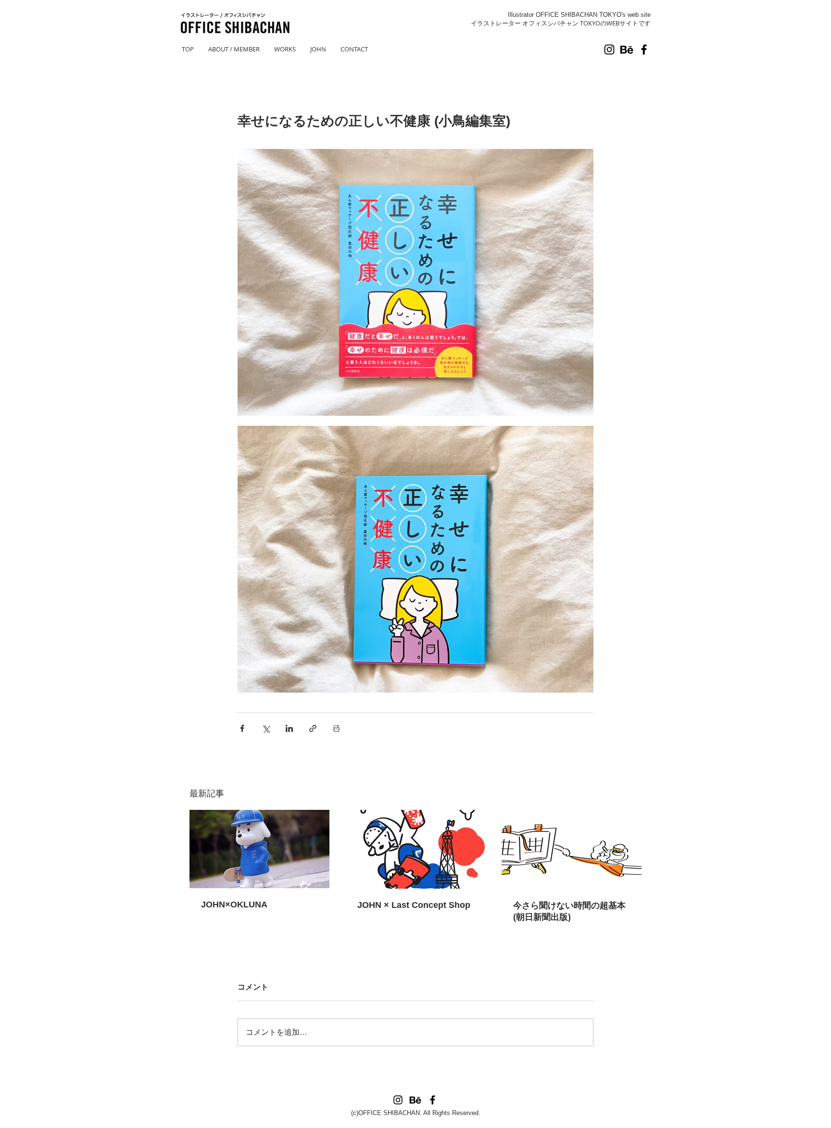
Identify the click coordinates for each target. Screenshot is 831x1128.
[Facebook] (644, 49)
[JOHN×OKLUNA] (259, 849)
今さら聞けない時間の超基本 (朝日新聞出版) (569, 911)
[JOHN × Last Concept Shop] (416, 849)
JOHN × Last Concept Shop (413, 905)
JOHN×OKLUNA (234, 904)
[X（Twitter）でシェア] (265, 728)
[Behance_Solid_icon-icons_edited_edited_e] (626, 49)
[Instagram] (609, 49)
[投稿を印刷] (336, 728)
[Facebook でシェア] (242, 728)
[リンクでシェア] (312, 728)
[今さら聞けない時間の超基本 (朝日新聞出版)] (572, 849)
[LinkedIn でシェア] (289, 728)
